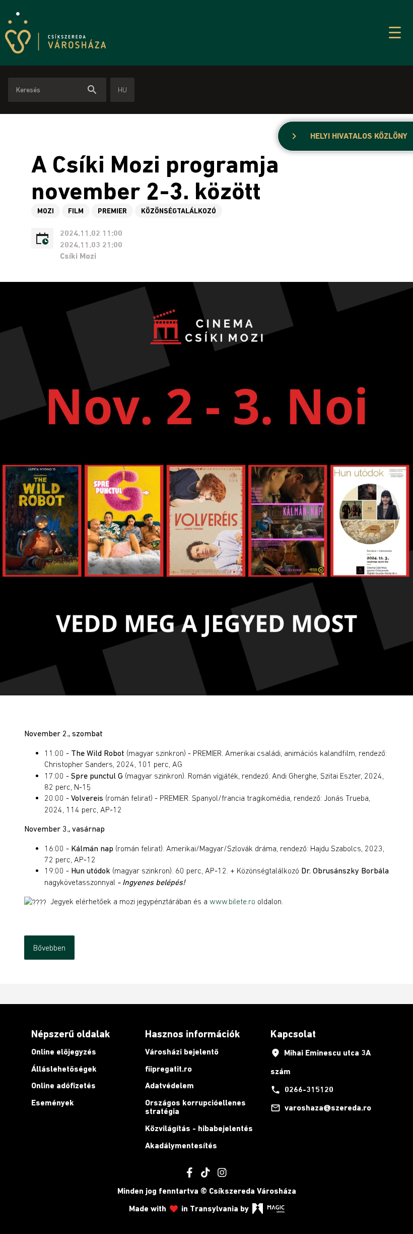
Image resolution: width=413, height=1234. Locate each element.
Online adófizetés (63, 1085)
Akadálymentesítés (181, 1145)
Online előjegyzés (63, 1051)
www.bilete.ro (232, 901)
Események (52, 1102)
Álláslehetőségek (64, 1069)
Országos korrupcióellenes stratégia (195, 1107)
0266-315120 (301, 1090)
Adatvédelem (169, 1085)
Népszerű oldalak (70, 1034)
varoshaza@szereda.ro (320, 1108)
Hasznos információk (192, 1034)
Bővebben (49, 947)
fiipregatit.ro (168, 1069)
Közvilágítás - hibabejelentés (199, 1128)
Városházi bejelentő (182, 1051)
